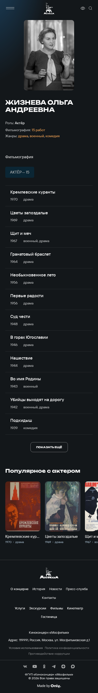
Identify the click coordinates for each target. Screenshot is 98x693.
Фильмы (56, 608)
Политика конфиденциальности (67, 648)
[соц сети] (25, 666)
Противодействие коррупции (49, 653)
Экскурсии (37, 608)
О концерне (19, 589)
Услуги (20, 608)
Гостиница (49, 617)
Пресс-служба (77, 589)
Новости (55, 589)
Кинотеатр (75, 608)
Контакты (49, 598)
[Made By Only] (49, 686)
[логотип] (49, 8)
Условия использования (26, 648)
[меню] (10, 8)
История (38, 589)
